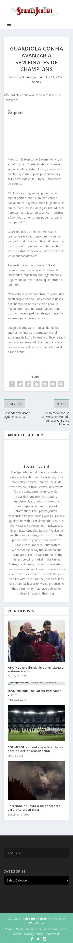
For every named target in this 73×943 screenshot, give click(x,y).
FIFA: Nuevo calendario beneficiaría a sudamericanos (36, 669)
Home (9, 929)
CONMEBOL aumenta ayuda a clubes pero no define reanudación (35, 749)
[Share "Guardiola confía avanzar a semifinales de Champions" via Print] (61, 384)
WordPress (36, 923)
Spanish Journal (32, 77)
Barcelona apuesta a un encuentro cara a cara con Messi (34, 807)
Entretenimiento (55, 929)
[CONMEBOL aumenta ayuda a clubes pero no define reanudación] (36, 723)
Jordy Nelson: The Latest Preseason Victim (34, 692)
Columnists (33, 929)
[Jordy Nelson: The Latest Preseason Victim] (36, 683)
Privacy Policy (33, 934)
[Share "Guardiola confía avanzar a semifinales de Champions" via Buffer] (45, 384)
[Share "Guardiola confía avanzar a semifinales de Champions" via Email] (53, 384)
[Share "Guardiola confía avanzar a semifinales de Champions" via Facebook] (12, 384)
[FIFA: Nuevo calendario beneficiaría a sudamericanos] (36, 641)
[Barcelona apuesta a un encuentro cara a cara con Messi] (36, 780)
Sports (36, 82)
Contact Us (53, 934)
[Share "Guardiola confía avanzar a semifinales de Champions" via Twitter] (20, 384)
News (19, 929)
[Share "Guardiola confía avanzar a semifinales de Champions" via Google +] (28, 384)
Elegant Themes (36, 918)
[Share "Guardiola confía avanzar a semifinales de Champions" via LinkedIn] (36, 384)
